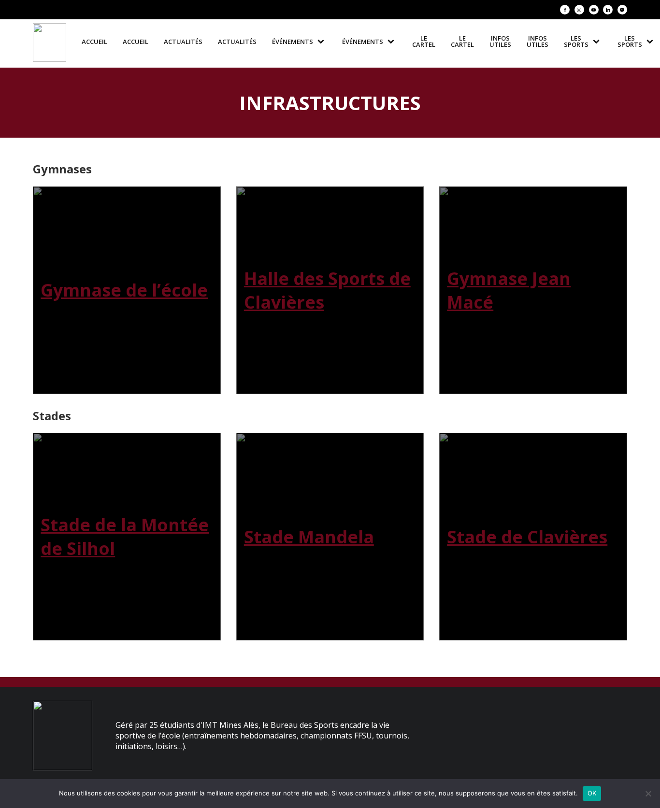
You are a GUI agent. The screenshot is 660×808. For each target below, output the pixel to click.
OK (592, 793)
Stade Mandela (309, 537)
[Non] (648, 793)
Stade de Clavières (527, 537)
